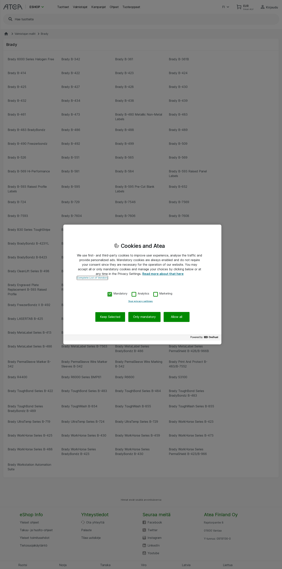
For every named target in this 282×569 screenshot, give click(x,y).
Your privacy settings (140, 301)
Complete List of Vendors (92, 277)
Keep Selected (110, 317)
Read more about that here (163, 274)
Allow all (176, 317)
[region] (142, 284)
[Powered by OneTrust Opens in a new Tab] (204, 338)
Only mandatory (144, 317)
